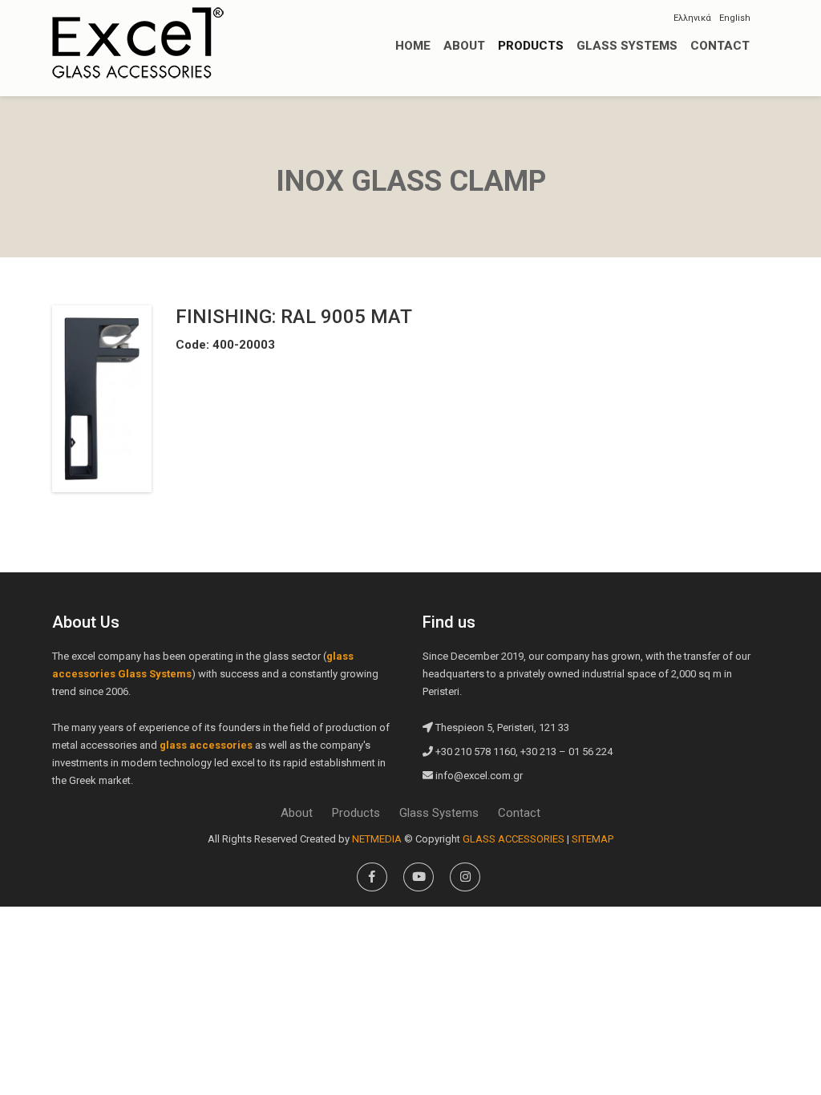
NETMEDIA (377, 839)
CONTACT (720, 45)
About (297, 813)
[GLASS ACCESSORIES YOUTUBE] (418, 877)
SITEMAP (592, 839)
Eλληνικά (692, 18)
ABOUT (464, 45)
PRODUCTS (531, 45)
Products (356, 813)
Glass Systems (439, 813)
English (734, 18)
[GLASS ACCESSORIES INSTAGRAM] (465, 877)
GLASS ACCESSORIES (138, 42)
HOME (413, 45)
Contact (519, 813)
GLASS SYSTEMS (626, 45)
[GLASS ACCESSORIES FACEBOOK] (372, 877)
